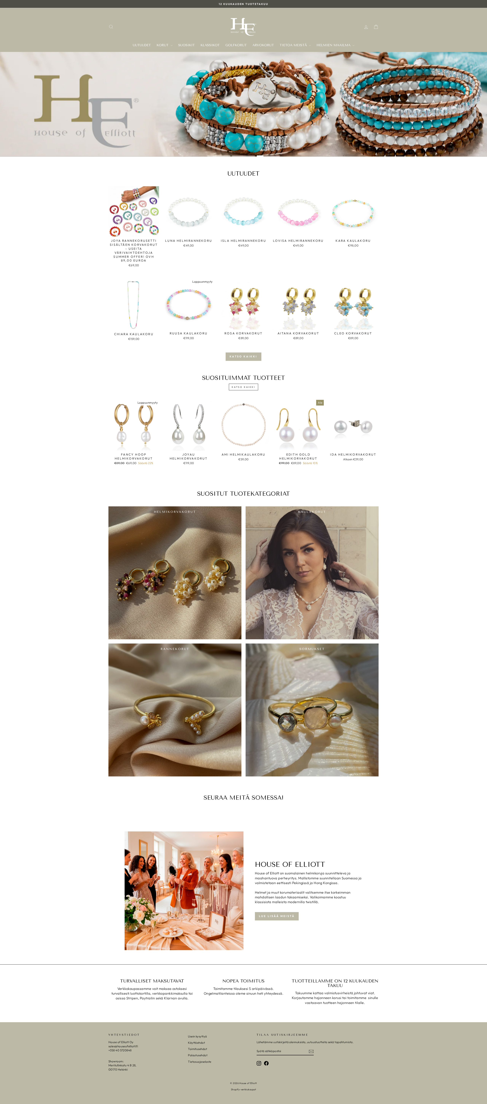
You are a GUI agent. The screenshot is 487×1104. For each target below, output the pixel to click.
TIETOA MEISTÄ (294, 45)
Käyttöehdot (196, 1042)
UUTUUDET (142, 45)
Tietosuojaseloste (199, 1061)
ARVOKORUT (263, 45)
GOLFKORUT (236, 45)
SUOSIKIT (186, 45)
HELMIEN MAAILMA (334, 45)
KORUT (163, 45)
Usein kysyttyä (197, 1036)
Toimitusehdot (197, 1049)
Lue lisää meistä (277, 916)
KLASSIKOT (210, 45)
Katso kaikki (243, 356)
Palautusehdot (197, 1055)
